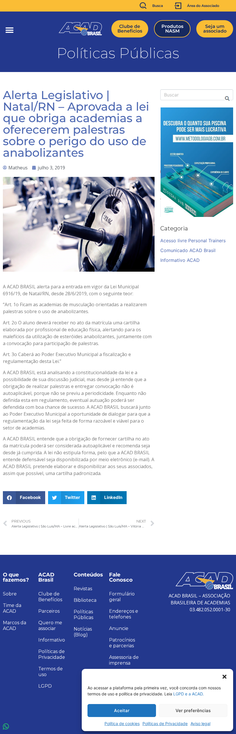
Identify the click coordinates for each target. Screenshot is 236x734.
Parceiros (49, 611)
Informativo (51, 640)
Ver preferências (193, 710)
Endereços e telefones (123, 614)
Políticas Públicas (83, 614)
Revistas (83, 588)
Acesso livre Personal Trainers (193, 240)
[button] (224, 676)
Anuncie (118, 628)
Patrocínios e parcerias (122, 642)
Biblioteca (85, 600)
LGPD (45, 686)
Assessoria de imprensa (124, 660)
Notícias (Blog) (83, 631)
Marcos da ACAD (14, 625)
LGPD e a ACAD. (188, 693)
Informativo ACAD (180, 260)
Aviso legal (200, 723)
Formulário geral (122, 596)
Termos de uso (50, 671)
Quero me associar (50, 625)
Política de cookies (122, 723)
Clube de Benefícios (50, 596)
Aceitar (122, 710)
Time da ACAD (12, 608)
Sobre (10, 594)
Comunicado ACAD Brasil (188, 250)
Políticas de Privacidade (165, 723)
